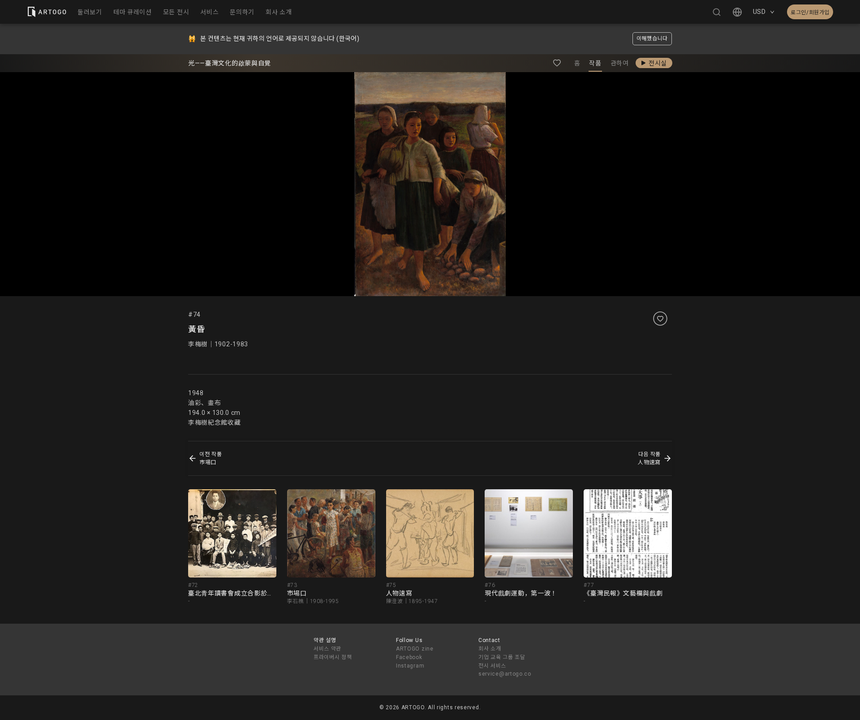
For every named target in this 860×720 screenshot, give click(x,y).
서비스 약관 (327, 649)
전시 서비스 (492, 666)
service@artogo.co (504, 674)
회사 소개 (489, 649)
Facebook (409, 657)
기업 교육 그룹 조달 (501, 657)
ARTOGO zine (415, 649)
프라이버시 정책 (333, 657)
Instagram (410, 666)
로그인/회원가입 (810, 12)
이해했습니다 (652, 38)
